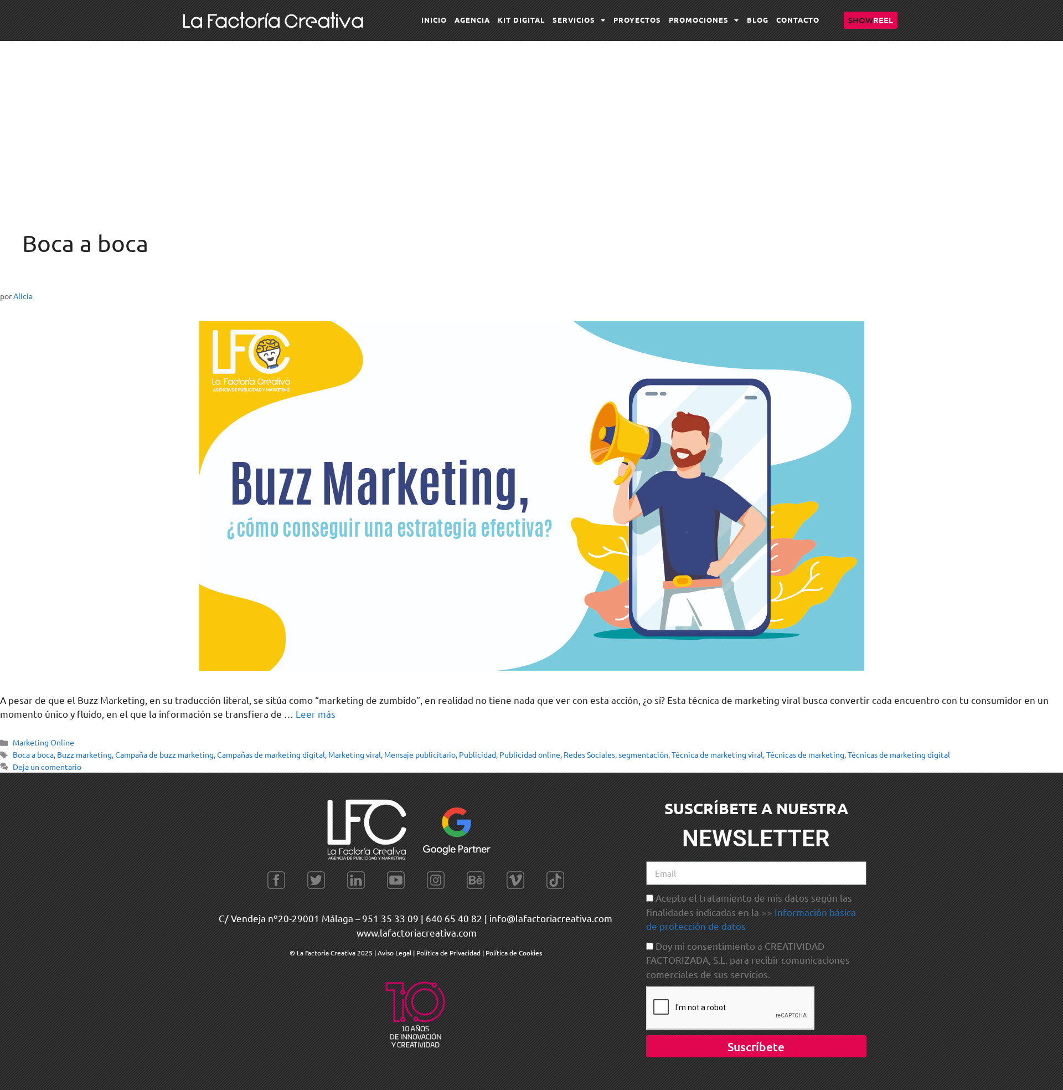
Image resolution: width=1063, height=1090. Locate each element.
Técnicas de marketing (805, 754)
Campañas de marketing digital (271, 754)
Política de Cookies (514, 952)
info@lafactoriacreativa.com (550, 918)
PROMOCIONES (699, 19)
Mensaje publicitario (420, 754)
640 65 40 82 (454, 918)
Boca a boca (33, 754)
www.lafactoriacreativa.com (417, 932)
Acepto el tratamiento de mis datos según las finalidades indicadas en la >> (751, 912)
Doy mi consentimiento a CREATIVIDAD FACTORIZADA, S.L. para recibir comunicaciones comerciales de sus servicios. (748, 960)
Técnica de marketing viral (717, 754)
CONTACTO (797, 19)
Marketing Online (43, 742)
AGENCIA (472, 19)
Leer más (316, 713)
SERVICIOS (574, 19)
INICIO (434, 19)
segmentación (643, 754)
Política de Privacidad (448, 952)
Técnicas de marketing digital (899, 754)
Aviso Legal (395, 952)
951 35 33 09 (390, 918)
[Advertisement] (531, 124)
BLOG (757, 19)
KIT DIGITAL (521, 19)
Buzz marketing (84, 754)
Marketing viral (354, 754)
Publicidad (477, 754)
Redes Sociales (589, 754)
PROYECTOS (637, 19)
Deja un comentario (47, 767)
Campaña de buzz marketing (164, 754)
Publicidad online (529, 754)
